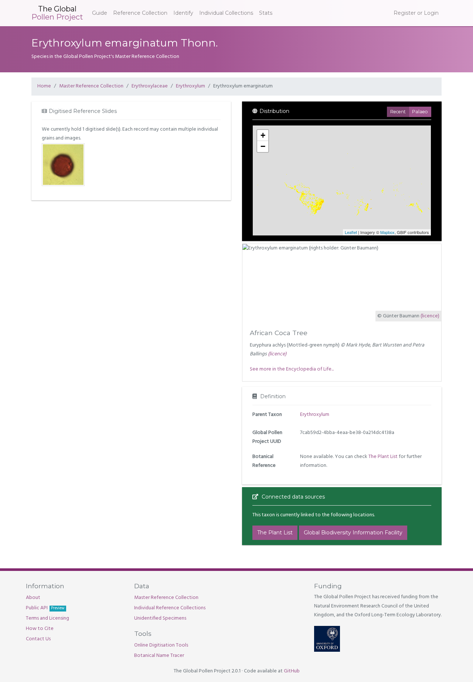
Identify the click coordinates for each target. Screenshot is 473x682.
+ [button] (263, 135)
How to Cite (40, 628)
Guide (99, 13)
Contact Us (38, 639)
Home (44, 86)
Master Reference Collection (91, 86)
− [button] (263, 146)
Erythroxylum (190, 86)
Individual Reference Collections (169, 608)
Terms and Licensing (47, 618)
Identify (183, 13)
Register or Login (416, 13)
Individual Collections (226, 13)
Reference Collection (140, 13)
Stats (265, 13)
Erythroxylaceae (150, 86)
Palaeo (420, 111)
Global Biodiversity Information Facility (353, 532)
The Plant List (383, 456)
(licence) (430, 316)
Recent (398, 111)
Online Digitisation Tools (161, 645)
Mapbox (387, 232)
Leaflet (351, 232)
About (33, 597)
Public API (45, 608)
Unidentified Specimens (160, 618)
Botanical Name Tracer (159, 655)
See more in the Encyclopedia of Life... (292, 369)
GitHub (292, 671)
